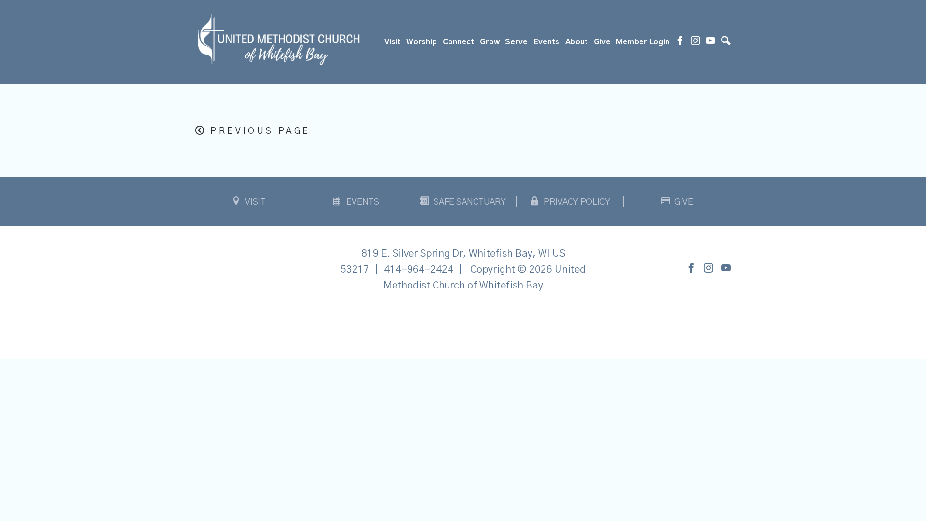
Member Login (642, 42)
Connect (458, 42)
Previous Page (260, 131)
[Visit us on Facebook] (680, 41)
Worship (421, 42)
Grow (490, 42)
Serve (516, 42)
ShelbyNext (463, 333)
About (576, 42)
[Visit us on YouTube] (710, 41)
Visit (392, 42)
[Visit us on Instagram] (695, 41)
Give (602, 42)
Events (546, 42)
